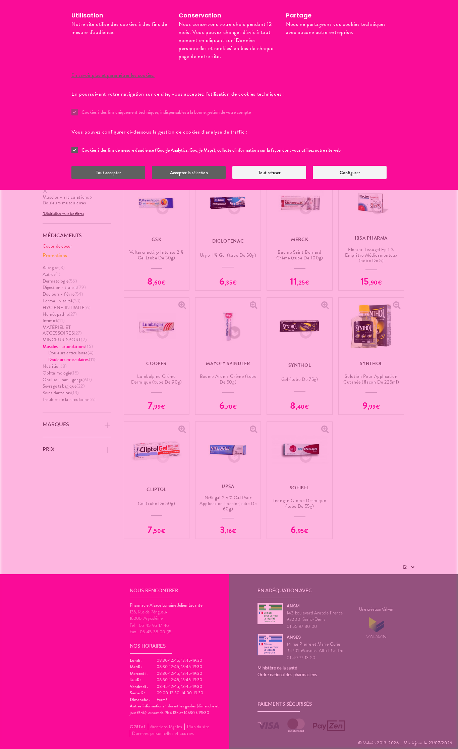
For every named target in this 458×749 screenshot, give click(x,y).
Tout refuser (269, 172)
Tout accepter (108, 172)
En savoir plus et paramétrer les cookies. (113, 75)
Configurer (350, 172)
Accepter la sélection (189, 172)
